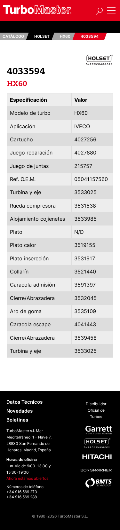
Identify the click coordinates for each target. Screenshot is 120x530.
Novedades (19, 411)
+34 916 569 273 (21, 491)
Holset (42, 36)
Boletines (17, 420)
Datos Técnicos (24, 402)
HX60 (65, 36)
